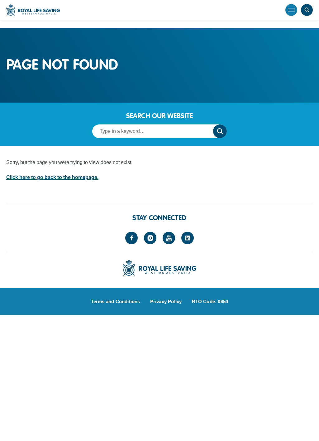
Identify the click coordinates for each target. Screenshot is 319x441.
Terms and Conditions (115, 301)
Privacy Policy (166, 301)
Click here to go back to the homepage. (52, 177)
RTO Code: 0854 (210, 301)
